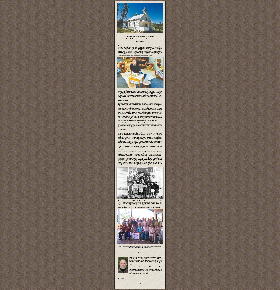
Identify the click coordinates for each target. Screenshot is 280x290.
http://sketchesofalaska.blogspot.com (126, 279)
